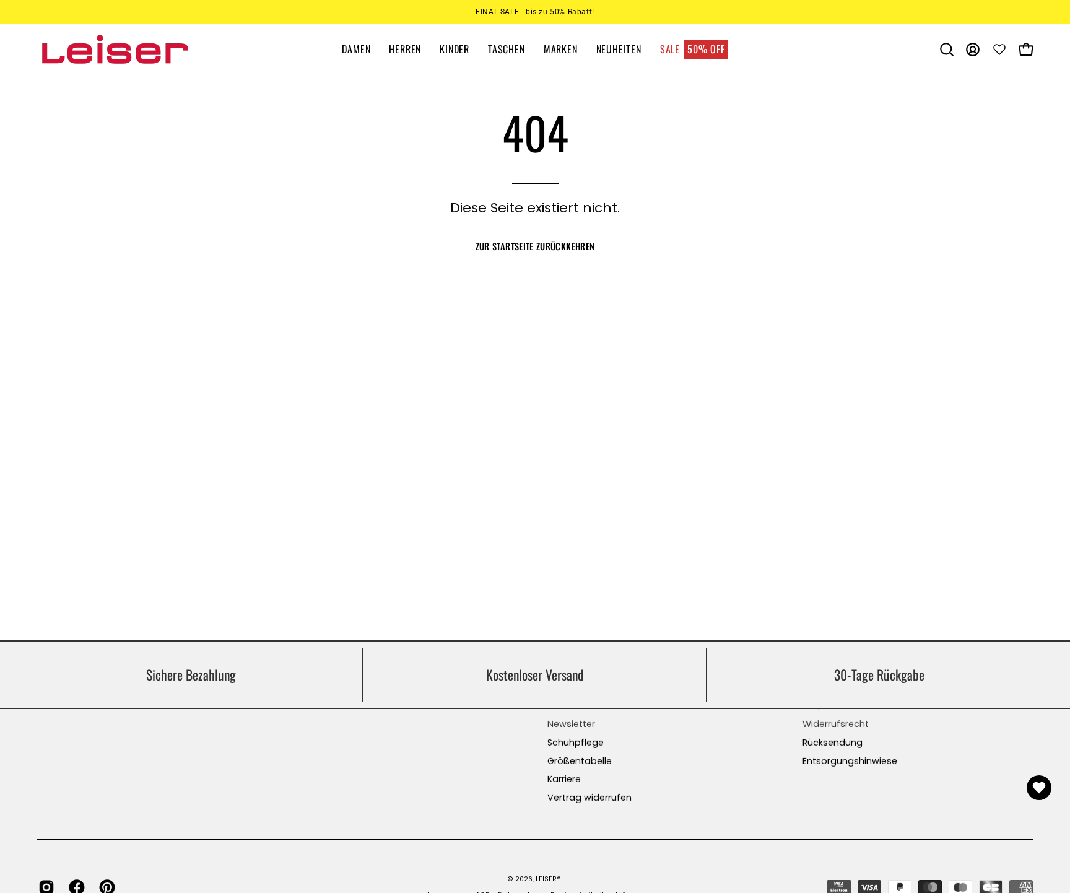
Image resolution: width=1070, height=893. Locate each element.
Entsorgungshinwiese (849, 761)
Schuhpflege (575, 742)
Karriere (564, 779)
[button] (947, 50)
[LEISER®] (114, 49)
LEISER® (548, 878)
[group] (535, 12)
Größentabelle (579, 761)
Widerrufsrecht (835, 724)
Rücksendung (832, 742)
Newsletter (571, 724)
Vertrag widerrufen (589, 797)
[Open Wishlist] (1039, 787)
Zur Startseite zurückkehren (535, 246)
